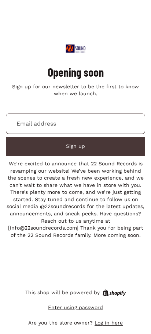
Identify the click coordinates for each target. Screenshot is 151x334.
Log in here (109, 323)
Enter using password (75, 307)
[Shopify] (114, 292)
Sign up (75, 146)
